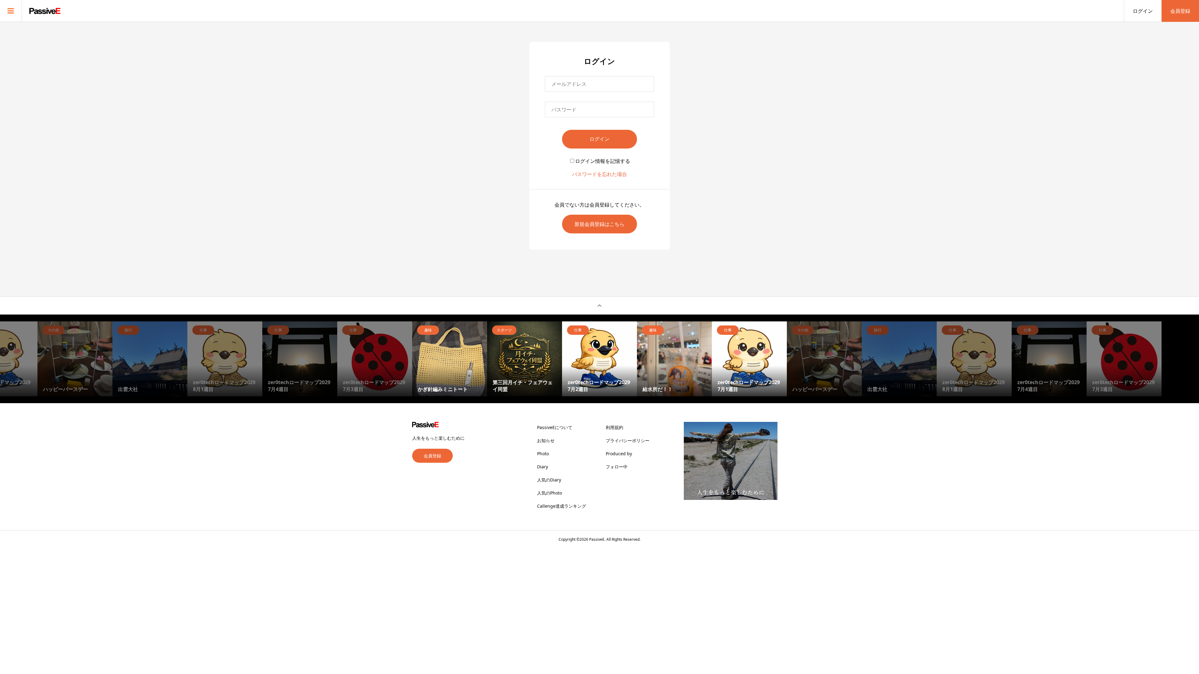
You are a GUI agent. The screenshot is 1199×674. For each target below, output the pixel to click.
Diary (542, 467)
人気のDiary (549, 480)
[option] (74, 358)
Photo (543, 454)
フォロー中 (617, 467)
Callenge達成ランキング (561, 506)
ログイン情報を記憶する (602, 161)
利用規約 (614, 427)
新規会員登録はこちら (599, 224)
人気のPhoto (549, 493)
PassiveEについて (554, 427)
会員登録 (1180, 10)
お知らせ (546, 440)
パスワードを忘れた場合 (599, 174)
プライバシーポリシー (627, 440)
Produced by (619, 454)
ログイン (1143, 10)
